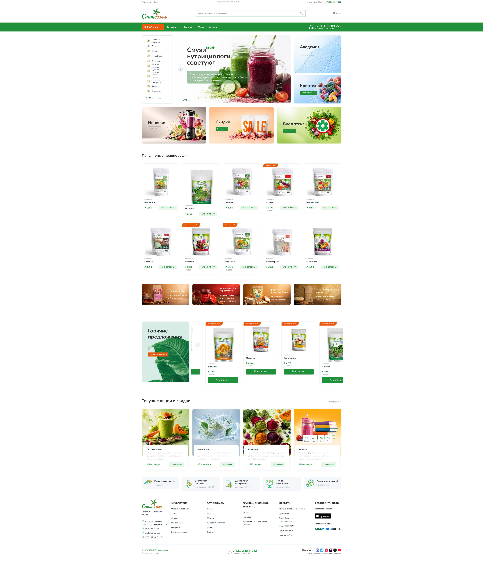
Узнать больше (307, 93)
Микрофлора (156, 56)
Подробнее (177, 464)
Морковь (216, 358)
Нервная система (155, 76)
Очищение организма (156, 40)
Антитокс (189, 261)
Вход (155, 2)
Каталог (188, 27)
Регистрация (146, 2)
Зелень (210, 513)
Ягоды (209, 527)
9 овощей (230, 261)
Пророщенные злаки (216, 522)
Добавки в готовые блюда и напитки (255, 523)
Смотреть (221, 129)
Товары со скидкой (157, 354)
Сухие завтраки (286, 530)
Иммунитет (155, 61)
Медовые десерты (286, 525)
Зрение (154, 86)
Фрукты (210, 518)
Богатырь (149, 261)
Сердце (154, 51)
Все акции (334, 401)
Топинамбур (256, 358)
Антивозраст (272, 261)
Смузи (246, 512)
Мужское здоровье (155, 71)
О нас (201, 27)
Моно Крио (253, 449)
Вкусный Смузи (154, 449)
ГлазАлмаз (311, 261)
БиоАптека (148, 199)
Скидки (174, 27)
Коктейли (247, 517)
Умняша (303, 449)
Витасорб (189, 208)
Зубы (153, 46)
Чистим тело (204, 449)
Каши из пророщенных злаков (292, 508)
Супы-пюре (284, 513)
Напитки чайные (286, 535)
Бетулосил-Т (312, 202)
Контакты (212, 27)
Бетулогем (149, 202)
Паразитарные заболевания (157, 81)
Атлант (269, 202)
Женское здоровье (155, 65)
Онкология (155, 91)
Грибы (210, 532)
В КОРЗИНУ (169, 208)
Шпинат (292, 366)
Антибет (229, 202)
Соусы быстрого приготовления (286, 519)
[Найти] (301, 13)
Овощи (210, 508)
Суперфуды (216, 355)
